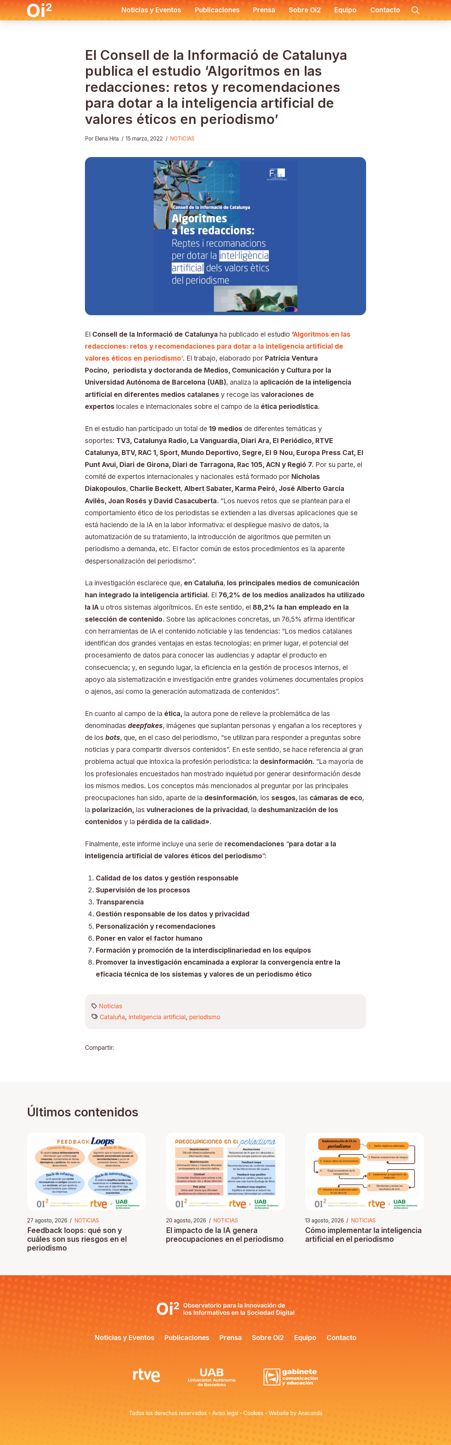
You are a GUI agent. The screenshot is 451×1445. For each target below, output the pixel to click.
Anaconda (310, 1413)
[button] (415, 10)
